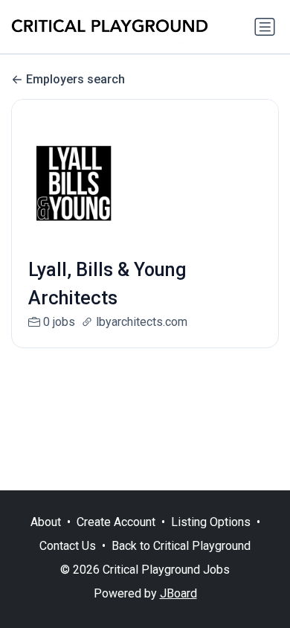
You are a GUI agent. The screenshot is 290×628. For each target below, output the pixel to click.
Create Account (116, 522)
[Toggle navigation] (265, 27)
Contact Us (67, 546)
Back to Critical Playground (181, 546)
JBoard (178, 593)
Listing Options (211, 522)
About (45, 522)
